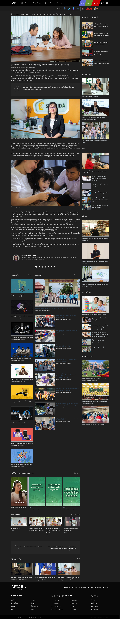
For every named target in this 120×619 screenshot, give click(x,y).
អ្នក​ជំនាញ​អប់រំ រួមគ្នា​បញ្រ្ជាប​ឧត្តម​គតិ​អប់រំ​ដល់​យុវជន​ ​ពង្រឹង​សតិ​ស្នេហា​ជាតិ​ (101, 53)
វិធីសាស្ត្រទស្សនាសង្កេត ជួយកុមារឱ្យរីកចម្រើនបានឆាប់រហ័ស (100, 348)
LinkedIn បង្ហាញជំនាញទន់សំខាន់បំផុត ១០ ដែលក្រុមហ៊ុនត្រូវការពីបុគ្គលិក (100, 206)
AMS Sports (74, 603)
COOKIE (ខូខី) (105, 617)
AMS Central (74, 600)
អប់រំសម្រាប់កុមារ (86, 292)
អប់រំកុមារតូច (51, 3)
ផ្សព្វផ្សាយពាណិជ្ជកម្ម (95, 606)
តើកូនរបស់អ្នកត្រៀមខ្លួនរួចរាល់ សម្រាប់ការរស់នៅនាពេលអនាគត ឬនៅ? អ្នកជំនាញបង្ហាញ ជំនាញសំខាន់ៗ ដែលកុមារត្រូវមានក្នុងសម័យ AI (100, 334)
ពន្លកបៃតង (88, 3)
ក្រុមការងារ (33, 609)
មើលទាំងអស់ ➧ (30, 276)
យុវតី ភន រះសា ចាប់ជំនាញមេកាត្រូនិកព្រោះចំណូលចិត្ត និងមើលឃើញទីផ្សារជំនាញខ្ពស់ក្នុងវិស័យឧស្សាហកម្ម (99, 178)
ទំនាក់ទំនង (93, 600)
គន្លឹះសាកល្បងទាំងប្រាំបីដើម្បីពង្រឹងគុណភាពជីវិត (90, 97)
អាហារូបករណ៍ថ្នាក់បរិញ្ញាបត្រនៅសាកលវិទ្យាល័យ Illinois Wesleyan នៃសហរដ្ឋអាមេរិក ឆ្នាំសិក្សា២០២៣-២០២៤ (95, 380)
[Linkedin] (45, 266)
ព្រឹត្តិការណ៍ (18, 14)
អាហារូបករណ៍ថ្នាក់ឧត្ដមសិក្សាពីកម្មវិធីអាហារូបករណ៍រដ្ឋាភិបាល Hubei (94, 425)
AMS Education (55, 603)
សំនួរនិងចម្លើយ (94, 603)
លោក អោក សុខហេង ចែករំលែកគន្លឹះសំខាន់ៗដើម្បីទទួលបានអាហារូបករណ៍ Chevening (95, 262)
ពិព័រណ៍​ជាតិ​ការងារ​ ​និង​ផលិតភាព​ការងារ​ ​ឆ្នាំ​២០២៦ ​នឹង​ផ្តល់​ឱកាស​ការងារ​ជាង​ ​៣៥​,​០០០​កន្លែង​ (101, 36)
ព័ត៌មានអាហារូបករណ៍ (60, 3)
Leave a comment (30, 67)
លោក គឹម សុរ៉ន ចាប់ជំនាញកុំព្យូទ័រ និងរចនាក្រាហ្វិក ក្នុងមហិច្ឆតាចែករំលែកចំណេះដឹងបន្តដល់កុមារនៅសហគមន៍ (94, 172)
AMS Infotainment (56, 606)
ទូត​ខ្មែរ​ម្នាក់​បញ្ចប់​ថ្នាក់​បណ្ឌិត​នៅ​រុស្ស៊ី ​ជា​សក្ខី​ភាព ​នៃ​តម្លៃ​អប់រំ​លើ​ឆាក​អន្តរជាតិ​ (101, 43)
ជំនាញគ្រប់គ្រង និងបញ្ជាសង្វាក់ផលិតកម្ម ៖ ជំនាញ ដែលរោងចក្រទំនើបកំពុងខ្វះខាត (100, 185)
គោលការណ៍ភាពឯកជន (92, 617)
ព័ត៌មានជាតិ (85, 17)
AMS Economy (55, 600)
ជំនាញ (38, 3)
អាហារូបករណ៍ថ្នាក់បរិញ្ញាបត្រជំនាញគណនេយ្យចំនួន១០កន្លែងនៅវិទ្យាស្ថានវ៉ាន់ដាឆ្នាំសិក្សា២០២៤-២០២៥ (94, 403)
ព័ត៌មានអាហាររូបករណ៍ (88, 356)
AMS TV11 (73, 606)
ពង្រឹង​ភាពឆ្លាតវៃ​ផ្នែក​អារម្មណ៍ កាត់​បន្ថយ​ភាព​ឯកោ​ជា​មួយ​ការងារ (21, 577)
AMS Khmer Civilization (57, 609)
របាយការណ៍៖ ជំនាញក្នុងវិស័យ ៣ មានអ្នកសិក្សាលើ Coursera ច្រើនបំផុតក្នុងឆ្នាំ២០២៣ (100, 192)
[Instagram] (42, 266)
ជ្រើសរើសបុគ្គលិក (94, 609)
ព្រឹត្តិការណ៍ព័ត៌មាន (24, 3)
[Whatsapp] (51, 266)
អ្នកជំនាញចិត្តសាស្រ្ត (87, 74)
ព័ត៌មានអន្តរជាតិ (17, 318)
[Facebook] (36, 266)
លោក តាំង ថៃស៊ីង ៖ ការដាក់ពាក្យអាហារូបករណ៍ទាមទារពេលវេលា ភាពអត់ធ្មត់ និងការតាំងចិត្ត (95, 239)
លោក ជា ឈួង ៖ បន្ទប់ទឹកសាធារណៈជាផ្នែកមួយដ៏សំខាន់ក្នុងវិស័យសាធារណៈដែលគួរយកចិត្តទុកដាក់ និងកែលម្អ (95, 285)
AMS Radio (73, 609)
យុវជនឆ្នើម (44, 3)
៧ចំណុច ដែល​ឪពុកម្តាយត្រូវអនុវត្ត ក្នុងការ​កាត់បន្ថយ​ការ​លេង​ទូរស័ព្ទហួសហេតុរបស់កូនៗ (99, 341)
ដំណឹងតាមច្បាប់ (99, 617)
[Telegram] (48, 266)
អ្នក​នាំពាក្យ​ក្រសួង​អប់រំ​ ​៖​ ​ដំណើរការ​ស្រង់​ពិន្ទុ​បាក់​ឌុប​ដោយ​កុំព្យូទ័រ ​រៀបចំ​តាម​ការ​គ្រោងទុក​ (101, 25)
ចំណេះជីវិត (32, 3)
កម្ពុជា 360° (96, 3)
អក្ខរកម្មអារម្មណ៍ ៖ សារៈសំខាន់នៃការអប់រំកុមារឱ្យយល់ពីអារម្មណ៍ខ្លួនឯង (100, 319)
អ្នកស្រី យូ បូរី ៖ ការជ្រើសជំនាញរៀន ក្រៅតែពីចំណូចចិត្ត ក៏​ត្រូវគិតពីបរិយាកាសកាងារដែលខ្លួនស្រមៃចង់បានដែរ (93, 119)
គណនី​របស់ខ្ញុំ (13, 600)
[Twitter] (39, 266)
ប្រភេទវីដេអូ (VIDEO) (75, 514)
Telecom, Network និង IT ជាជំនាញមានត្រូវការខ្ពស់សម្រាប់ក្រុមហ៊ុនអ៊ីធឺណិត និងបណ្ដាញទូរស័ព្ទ (100, 200)
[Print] (54, 266)
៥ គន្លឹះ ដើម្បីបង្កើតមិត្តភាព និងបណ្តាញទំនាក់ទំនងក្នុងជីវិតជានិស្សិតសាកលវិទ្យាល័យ (94, 142)
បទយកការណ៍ (16, 297)
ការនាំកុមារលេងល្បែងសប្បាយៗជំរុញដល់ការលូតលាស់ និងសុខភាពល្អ (94, 315)
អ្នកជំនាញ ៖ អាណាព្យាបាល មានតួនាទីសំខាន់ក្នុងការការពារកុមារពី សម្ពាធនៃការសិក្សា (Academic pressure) (100, 327)
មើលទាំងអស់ (77, 559)
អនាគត (82, 3)
